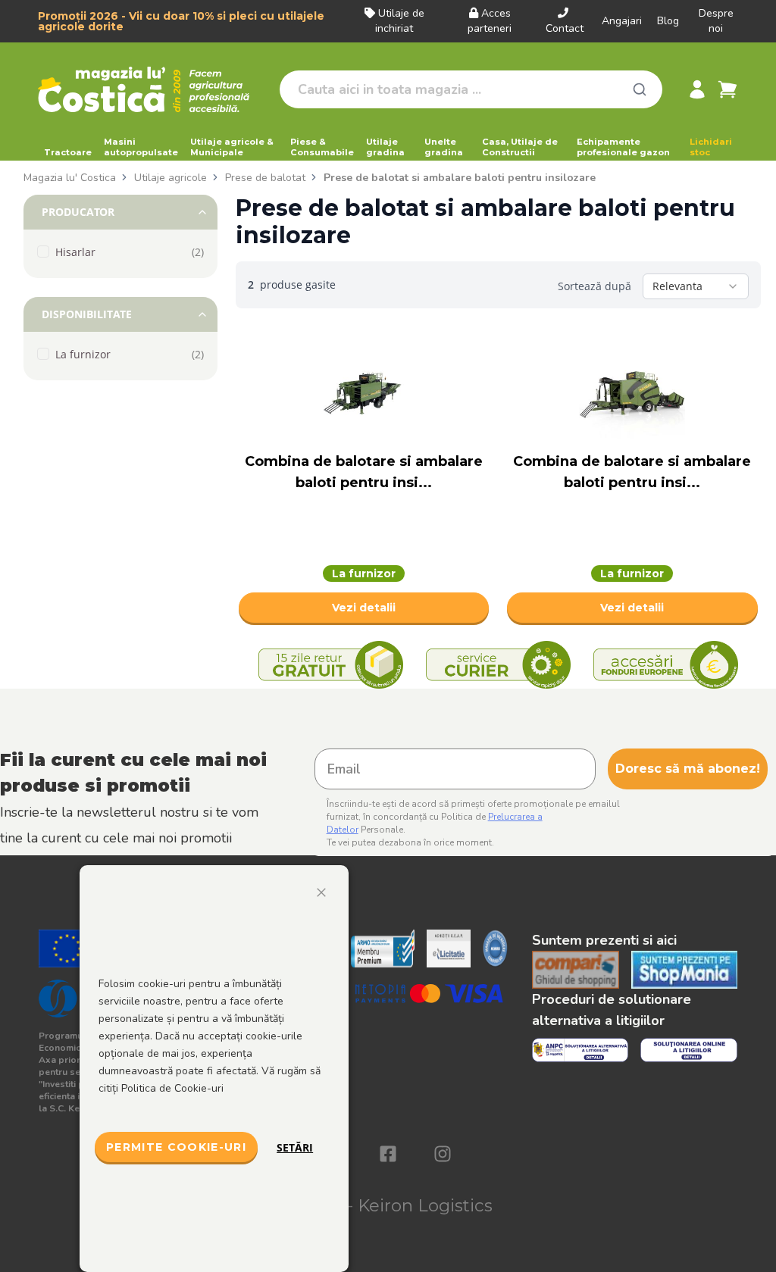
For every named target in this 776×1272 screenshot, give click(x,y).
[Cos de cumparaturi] (727, 89)
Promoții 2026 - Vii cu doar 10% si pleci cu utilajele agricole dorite (181, 21)
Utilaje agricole (170, 177)
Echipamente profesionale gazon (623, 147)
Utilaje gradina (385, 147)
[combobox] (696, 286)
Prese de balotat (265, 177)
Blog (668, 21)
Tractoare (68, 152)
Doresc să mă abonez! (687, 768)
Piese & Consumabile (322, 147)
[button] (120, 212)
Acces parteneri (490, 21)
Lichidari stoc (711, 147)
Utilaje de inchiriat (399, 21)
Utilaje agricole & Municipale (232, 147)
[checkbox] (43, 251)
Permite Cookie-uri (176, 1147)
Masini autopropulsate (141, 147)
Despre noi (716, 21)
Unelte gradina (443, 147)
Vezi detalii (364, 607)
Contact (565, 28)
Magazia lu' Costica (69, 177)
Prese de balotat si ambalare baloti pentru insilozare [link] (460, 177)
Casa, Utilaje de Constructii (520, 147)
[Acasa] (153, 89)
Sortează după (594, 286)
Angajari (622, 21)
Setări (295, 1147)
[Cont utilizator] (697, 89)
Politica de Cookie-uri (172, 1088)
